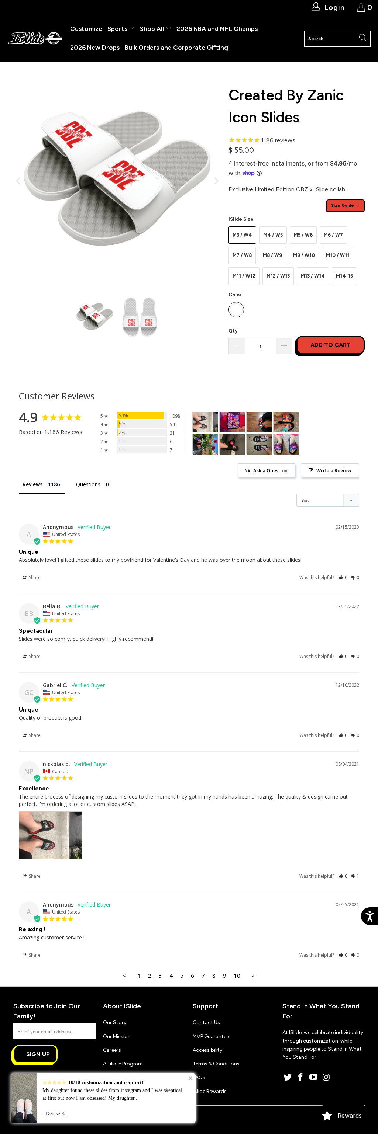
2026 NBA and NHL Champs (217, 28)
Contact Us (206, 1022)
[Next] (215, 181)
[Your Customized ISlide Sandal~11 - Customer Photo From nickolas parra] (205, 422)
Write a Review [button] (333, 470)
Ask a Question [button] (270, 470)
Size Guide (343, 205)
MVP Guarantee (211, 1036)
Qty (232, 331)
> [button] (253, 975)
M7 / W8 (242, 255)
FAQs (199, 1078)
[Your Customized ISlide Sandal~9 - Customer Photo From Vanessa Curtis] (286, 444)
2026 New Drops (95, 47)
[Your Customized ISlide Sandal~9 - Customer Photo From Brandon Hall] (232, 422)
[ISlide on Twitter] (287, 1077)
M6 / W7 (333, 235)
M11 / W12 (244, 276)
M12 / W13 (278, 276)
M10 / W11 (337, 255)
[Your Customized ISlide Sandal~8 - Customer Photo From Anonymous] (232, 444)
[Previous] (19, 181)
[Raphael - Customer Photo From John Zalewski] (259, 422)
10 (237, 975)
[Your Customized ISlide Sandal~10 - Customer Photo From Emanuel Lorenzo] (259, 444)
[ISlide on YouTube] (313, 1077)
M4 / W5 (273, 235)
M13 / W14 (313, 276)
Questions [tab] (88, 484)
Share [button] (34, 577)
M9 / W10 (304, 255)
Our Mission (117, 1036)
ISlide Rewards (210, 1091)
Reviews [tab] (32, 484)
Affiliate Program (123, 1064)
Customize (86, 28)
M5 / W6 (303, 235)
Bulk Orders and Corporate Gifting (176, 47)
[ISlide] (35, 38)
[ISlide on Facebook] (300, 1077)
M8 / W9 (272, 255)
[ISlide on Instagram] (326, 1077)
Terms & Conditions (216, 1064)
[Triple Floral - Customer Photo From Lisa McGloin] (286, 422)
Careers (112, 1050)
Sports (118, 28)
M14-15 (344, 276)
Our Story (114, 1022)
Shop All (152, 28)
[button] (343, 577)
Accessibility (207, 1050)
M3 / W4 (242, 235)
